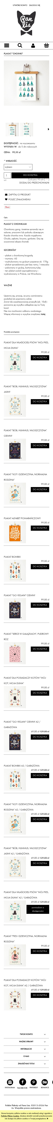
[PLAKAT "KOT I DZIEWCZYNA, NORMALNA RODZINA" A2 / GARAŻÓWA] (15, 824)
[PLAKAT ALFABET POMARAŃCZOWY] (15, 532)
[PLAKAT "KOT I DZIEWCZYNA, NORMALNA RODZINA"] (15, 494)
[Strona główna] (26, 23)
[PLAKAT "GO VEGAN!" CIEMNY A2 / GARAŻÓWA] (15, 741)
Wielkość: (10, 161)
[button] (6, 45)
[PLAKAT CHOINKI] (12, 129)
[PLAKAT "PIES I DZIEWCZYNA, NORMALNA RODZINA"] (15, 955)
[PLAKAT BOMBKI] (15, 571)
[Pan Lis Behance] (44, 1084)
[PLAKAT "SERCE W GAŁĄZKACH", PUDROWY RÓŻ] (15, 653)
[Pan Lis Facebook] (22, 1084)
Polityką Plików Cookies (10, 1116)
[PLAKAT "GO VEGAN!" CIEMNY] (15, 609)
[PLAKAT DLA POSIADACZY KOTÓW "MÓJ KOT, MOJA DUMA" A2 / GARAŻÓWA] (15, 999)
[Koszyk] (46, 45)
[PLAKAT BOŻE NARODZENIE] (26, 129)
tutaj (43, 314)
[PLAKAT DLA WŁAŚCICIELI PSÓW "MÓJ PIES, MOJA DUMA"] (15, 362)
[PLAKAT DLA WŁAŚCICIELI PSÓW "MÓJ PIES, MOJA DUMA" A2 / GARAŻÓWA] (15, 911)
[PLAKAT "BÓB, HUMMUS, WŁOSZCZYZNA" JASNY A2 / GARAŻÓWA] (15, 867)
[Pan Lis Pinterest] (33, 1084)
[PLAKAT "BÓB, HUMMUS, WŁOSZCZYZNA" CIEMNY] (15, 450)
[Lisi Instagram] (10, 1084)
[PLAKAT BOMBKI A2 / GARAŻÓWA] (15, 780)
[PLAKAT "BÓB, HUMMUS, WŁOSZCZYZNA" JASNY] (15, 406)
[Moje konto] (33, 45)
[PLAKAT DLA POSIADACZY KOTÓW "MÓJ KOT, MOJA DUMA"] (15, 697)
